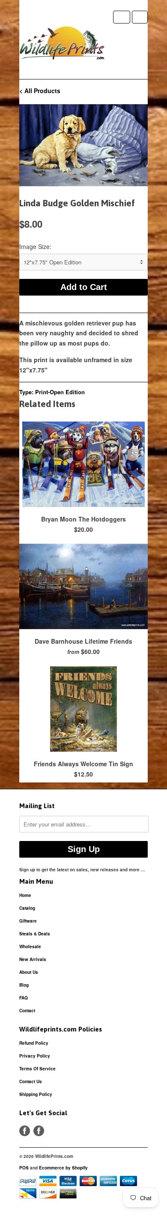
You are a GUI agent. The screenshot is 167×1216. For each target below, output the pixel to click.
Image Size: (35, 246)
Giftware (28, 921)
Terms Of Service (37, 1069)
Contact (27, 1011)
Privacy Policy (34, 1056)
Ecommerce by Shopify (63, 1168)
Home (25, 895)
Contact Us (30, 1081)
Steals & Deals (34, 934)
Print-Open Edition (60, 392)
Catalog (27, 908)
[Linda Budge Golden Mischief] (83, 145)
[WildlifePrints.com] (62, 45)
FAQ (23, 998)
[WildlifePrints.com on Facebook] (38, 1130)
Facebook (24, 1130)
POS (24, 1168)
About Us (28, 972)
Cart (140, 17)
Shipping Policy (35, 1094)
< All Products (39, 90)
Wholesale (30, 946)
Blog (24, 985)
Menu (121, 17)
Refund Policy (33, 1043)
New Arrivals (32, 959)
